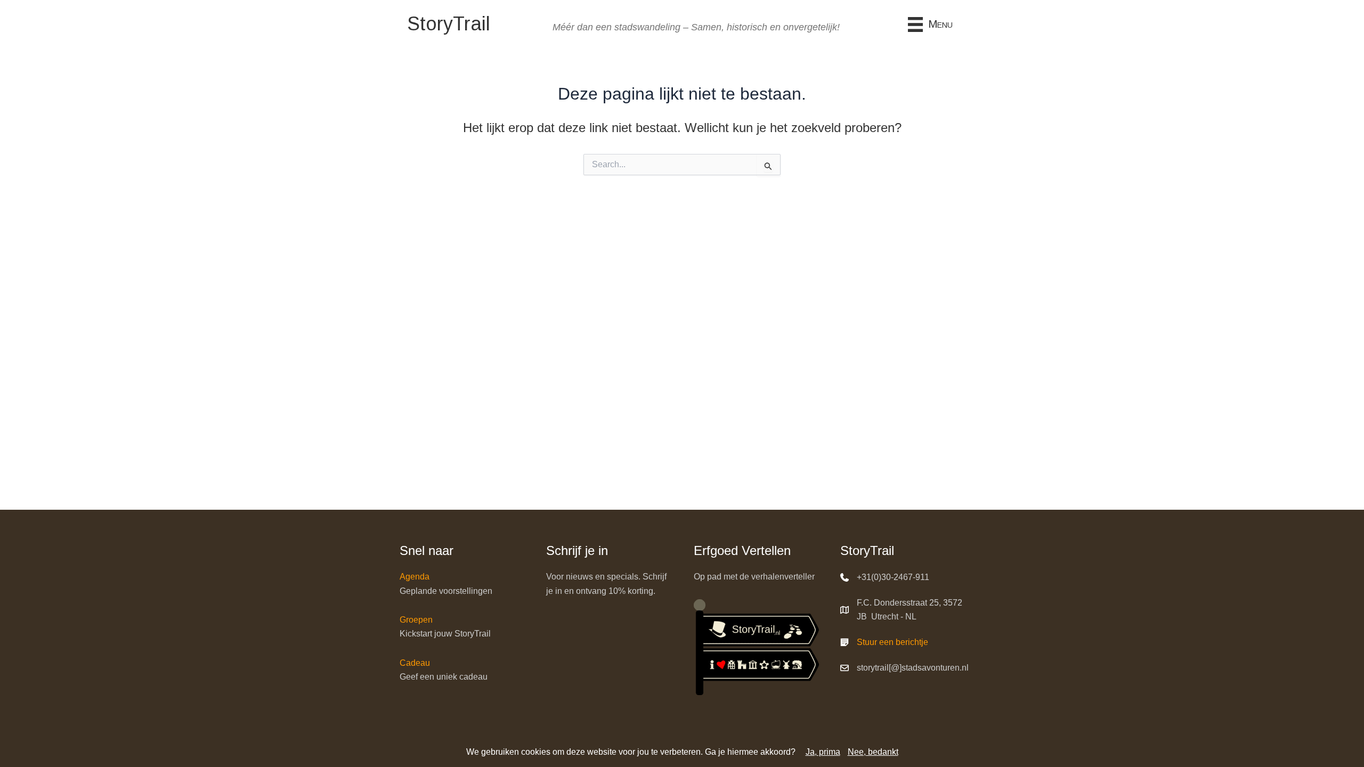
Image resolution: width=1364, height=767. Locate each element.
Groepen (416, 619)
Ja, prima (823, 751)
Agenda (414, 576)
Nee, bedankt (873, 751)
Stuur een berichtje (892, 642)
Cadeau (415, 662)
